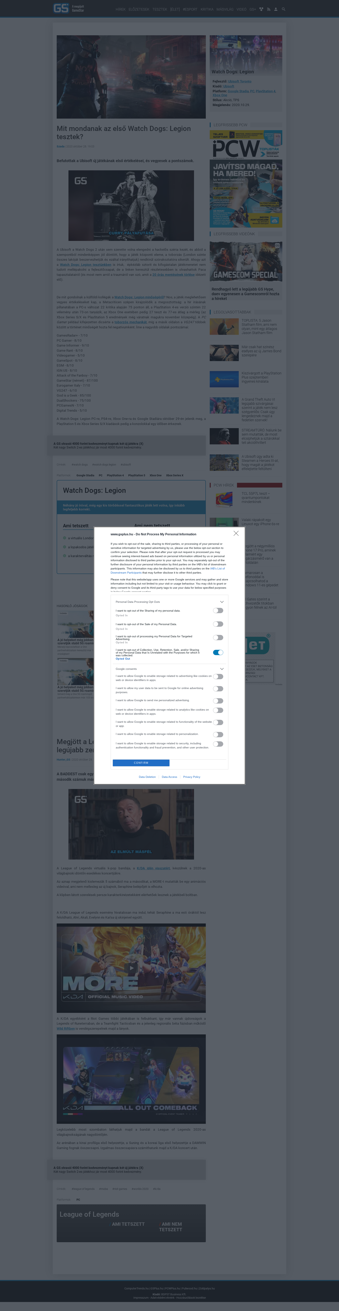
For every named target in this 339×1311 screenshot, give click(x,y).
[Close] (237, 534)
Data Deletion (147, 776)
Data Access (169, 776)
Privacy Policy (191, 776)
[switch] (218, 610)
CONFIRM (141, 762)
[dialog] (169, 655)
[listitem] (169, 602)
